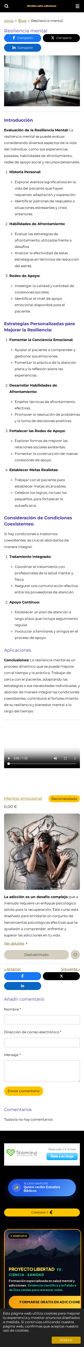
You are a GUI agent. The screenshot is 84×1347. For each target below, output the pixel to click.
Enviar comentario (24, 1091)
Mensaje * (12, 1055)
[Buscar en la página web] (6, 6)
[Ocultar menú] (77, 6)
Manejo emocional (23, 798)
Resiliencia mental (47, 20)
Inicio (9, 20)
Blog (22, 20)
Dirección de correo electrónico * (32, 1032)
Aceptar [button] (66, 1340)
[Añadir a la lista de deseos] (75, 954)
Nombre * (12, 1009)
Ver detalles (14, 943)
